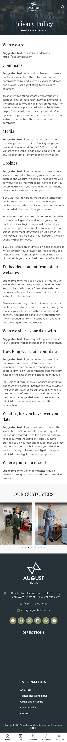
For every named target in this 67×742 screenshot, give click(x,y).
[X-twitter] (29, 620)
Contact (25, 713)
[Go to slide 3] (28, 547)
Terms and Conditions (33, 696)
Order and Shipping (31, 701)
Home (24, 30)
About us (25, 690)
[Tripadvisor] (45, 620)
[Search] (62, 6)
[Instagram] (21, 620)
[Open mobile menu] (4, 6)
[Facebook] (12, 620)
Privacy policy (28, 707)
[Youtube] (54, 620)
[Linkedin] (37, 620)
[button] (4, 524)
